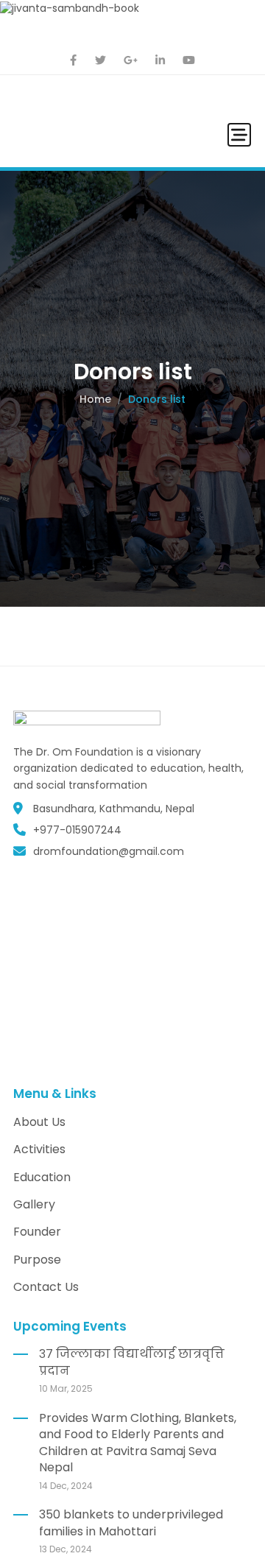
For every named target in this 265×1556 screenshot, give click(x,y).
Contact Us (46, 1286)
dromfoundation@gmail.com (108, 851)
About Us (39, 1121)
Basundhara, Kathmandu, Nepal (113, 808)
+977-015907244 (77, 830)
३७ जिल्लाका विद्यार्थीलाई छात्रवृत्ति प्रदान (132, 1362)
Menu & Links (54, 1093)
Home (95, 399)
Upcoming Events (70, 1326)
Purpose (37, 1259)
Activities (39, 1149)
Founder (37, 1231)
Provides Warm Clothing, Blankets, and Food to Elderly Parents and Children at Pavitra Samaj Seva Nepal (137, 1442)
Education (42, 1177)
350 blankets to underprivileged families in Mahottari (131, 1522)
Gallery (34, 1204)
